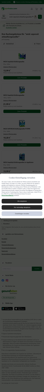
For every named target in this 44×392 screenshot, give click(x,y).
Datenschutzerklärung (26, 195)
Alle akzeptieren (22, 201)
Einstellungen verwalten (22, 214)
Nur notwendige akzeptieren (22, 207)
